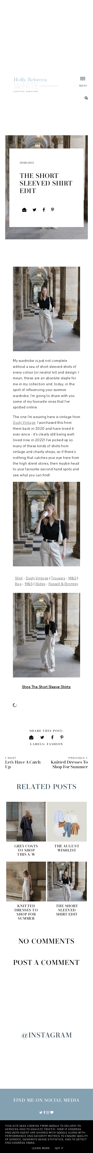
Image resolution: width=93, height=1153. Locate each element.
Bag (18, 584)
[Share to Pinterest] (53, 210)
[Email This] (24, 210)
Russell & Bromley (63, 584)
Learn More (41, 1148)
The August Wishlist (66, 848)
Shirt (19, 578)
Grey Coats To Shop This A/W (26, 850)
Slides (40, 584)
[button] (80, 82)
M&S (72, 578)
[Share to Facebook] (44, 210)
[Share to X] (34, 210)
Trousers (58, 578)
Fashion (55, 744)
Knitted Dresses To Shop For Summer (26, 912)
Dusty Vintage (24, 422)
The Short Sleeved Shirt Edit (67, 910)
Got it (59, 1148)
